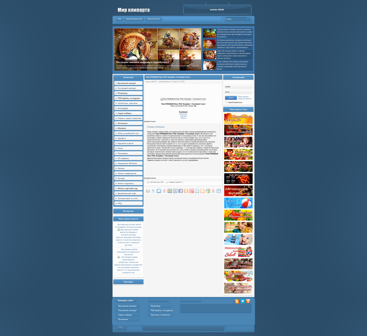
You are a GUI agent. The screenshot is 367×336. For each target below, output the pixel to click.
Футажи (121, 178)
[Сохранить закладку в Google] (208, 191)
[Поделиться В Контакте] (175, 191)
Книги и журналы (126, 183)
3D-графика (123, 158)
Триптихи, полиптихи (160, 315)
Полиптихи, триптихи (127, 103)
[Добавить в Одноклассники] (186, 191)
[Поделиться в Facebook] (180, 191)
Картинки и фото (125, 143)
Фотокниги (123, 319)
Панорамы (123, 153)
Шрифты (122, 138)
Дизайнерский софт (127, 193)
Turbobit (183, 116)
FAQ (120, 203)
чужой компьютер (235, 102)
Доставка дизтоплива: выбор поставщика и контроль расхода (128, 235)
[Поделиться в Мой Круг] (197, 191)
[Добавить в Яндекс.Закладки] (213, 191)
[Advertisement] (196, 90)
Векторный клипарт (127, 306)
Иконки (121, 168)
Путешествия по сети (128, 198)
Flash (120, 148)
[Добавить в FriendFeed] (218, 191)
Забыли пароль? (245, 99)
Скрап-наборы (125, 315)
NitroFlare (183, 114)
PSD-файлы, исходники (162, 310)
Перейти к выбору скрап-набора (151, 68)
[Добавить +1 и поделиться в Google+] (191, 191)
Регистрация (243, 97)
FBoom (183, 118)
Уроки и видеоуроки (127, 173)
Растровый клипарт (127, 88)
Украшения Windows (127, 163)
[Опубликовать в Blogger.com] (202, 191)
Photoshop (155, 306)
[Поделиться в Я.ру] (164, 191)
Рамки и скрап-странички (129, 118)
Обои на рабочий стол (128, 133)
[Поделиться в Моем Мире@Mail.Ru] (169, 191)
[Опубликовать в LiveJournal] (153, 191)
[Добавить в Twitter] (159, 191)
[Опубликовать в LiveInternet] (148, 191)
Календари (123, 108)
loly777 (154, 82)
